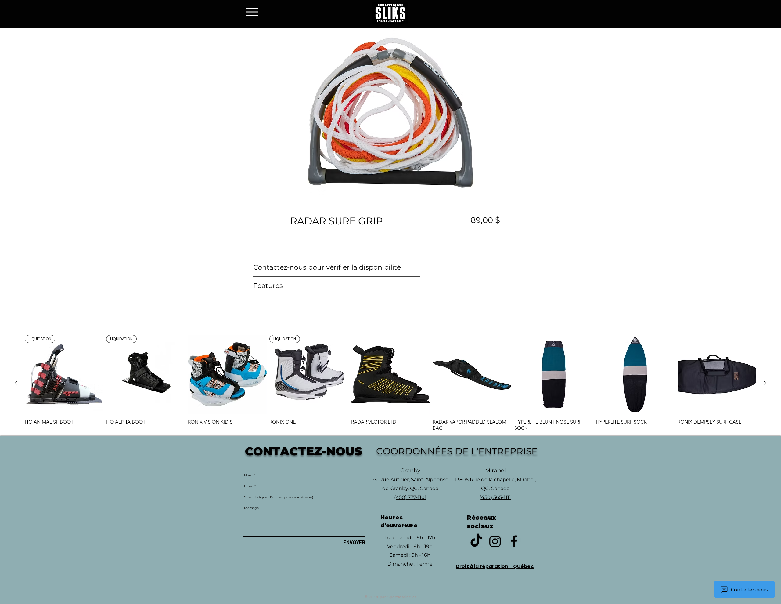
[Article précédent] (16, 383)
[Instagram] (495, 541)
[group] (390, 383)
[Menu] (253, 11)
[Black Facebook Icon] (514, 541)
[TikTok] (476, 541)
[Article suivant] (765, 383)
